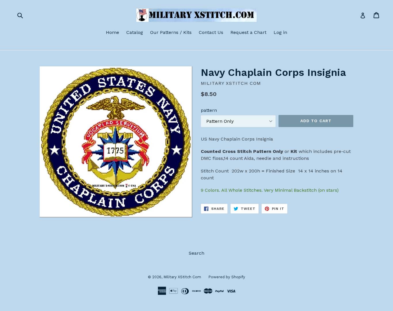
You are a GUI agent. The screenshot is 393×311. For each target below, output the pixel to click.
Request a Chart (248, 32)
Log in (280, 32)
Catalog (134, 32)
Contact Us (211, 32)
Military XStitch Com (182, 277)
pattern (209, 110)
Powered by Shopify (226, 277)
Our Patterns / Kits (171, 32)
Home (112, 32)
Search (196, 253)
